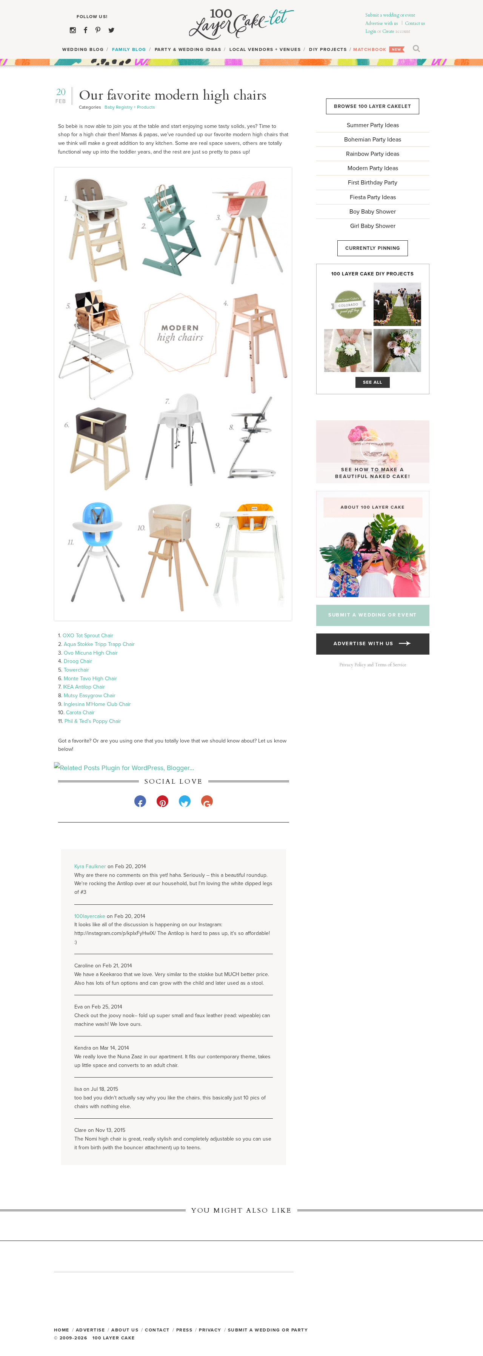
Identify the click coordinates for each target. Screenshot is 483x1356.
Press (184, 1330)
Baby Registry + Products (130, 107)
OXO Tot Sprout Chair (88, 635)
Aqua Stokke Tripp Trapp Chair (99, 644)
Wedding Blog (83, 49)
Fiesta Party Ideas (373, 197)
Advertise (90, 1330)
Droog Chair (78, 661)
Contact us (415, 23)
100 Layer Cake (241, 24)
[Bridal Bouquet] (397, 350)
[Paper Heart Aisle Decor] (397, 304)
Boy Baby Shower (372, 211)
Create (388, 31)
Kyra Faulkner (90, 866)
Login (370, 31)
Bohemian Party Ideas (372, 139)
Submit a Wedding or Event (372, 615)
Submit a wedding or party (268, 1330)
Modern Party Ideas (373, 168)
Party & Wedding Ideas (188, 49)
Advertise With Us (366, 644)
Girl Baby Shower (372, 226)
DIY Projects (328, 49)
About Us (124, 1330)
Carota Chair (80, 712)
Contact (157, 1330)
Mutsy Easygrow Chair (89, 695)
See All (372, 382)
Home (61, 1330)
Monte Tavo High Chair (90, 678)
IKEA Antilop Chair (84, 687)
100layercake (89, 916)
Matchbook (370, 49)
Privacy (210, 1330)
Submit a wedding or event (390, 15)
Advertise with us (381, 23)
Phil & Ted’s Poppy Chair (93, 721)
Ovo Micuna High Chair (91, 653)
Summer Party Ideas (373, 125)
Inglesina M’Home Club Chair (97, 704)
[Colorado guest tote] (348, 304)
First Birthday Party (372, 182)
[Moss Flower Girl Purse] (348, 350)
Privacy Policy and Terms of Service (372, 665)
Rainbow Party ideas (372, 154)
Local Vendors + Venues (265, 49)
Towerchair (76, 670)
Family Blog (129, 49)
